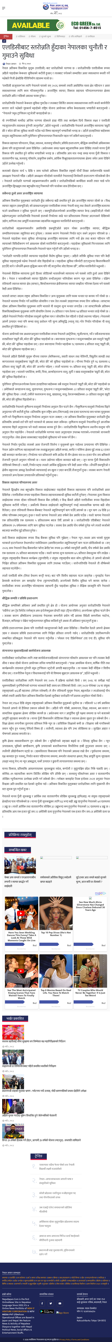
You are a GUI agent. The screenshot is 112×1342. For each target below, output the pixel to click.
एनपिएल (91, 37)
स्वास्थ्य (10, 1283)
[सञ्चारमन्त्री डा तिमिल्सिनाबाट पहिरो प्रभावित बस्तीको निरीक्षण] (56, 1057)
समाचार (5, 1277)
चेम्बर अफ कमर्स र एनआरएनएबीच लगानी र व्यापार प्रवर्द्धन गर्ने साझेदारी (20, 882)
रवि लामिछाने (76, 37)
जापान (33, 1277)
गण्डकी (25, 1283)
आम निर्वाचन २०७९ (93, 1283)
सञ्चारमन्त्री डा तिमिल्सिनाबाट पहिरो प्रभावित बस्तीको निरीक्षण (29, 1066)
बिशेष (99, 1280)
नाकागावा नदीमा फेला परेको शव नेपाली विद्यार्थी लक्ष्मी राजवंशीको (56, 1167)
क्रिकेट (52, 1283)
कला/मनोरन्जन (91, 1277)
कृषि (39, 1283)
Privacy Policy (65, 1339)
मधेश (21, 1280)
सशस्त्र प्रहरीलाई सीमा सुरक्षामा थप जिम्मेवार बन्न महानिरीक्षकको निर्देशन (33, 1041)
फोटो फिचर (75, 1277)
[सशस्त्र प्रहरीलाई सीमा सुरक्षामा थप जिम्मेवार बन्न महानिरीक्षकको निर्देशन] (56, 1032)
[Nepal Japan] (56, 6)
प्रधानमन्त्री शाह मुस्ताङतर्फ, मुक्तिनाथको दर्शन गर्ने (57, 1252)
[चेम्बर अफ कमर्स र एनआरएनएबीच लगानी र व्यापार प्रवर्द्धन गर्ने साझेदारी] (20, 865)
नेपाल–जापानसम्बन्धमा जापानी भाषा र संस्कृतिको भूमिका (56, 1181)
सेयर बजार (60, 1283)
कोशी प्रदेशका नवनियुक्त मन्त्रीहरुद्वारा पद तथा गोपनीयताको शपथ (57, 1195)
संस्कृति (104, 1283)
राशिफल (21, 37)
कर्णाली (51, 1280)
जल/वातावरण (65, 1277)
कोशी (57, 1280)
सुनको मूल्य (46, 37)
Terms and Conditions (80, 1339)
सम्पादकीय (91, 1280)
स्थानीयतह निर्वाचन (78, 1283)
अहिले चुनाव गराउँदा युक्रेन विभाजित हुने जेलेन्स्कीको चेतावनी (29, 1116)
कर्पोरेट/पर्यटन (7, 1280)
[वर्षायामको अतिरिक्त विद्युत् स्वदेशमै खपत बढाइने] (56, 865)
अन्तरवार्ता (81, 1280)
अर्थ (4, 41)
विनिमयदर (61, 37)
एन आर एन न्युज (41, 1280)
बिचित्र (4, 1283)
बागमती (18, 1283)
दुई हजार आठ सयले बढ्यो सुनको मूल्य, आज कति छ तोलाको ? (91, 879)
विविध (68, 1283)
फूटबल (45, 1283)
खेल (82, 1277)
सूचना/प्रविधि (29, 1280)
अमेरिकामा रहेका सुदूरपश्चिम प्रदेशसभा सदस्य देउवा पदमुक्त (59, 1224)
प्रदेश (15, 1280)
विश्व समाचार (41, 1277)
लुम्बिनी (63, 1280)
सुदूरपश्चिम (32, 1283)
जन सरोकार (21, 1277)
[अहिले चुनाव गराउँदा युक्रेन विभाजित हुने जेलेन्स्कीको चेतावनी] (56, 1106)
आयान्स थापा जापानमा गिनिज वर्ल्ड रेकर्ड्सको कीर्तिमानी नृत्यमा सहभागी (59, 1238)
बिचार (56, 1277)
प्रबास (50, 1277)
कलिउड (101, 1277)
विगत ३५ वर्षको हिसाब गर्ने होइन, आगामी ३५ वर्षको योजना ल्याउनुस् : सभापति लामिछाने (41, 1140)
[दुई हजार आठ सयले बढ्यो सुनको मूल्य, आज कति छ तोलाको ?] (92, 865)
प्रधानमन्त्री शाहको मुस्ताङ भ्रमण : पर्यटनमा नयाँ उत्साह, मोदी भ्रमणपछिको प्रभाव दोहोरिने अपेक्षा (44, 1091)
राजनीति (12, 1277)
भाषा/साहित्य (72, 1280)
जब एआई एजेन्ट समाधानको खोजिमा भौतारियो (55, 1209)
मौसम (33, 37)
